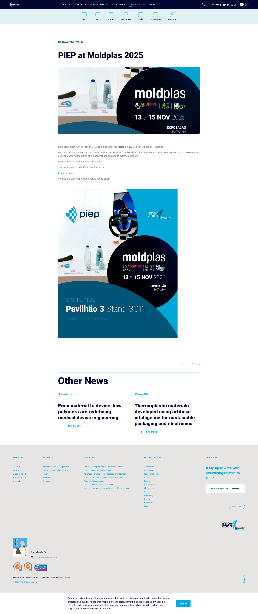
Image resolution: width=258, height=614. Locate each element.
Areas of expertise (99, 5)
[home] (14, 4)
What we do (80, 5)
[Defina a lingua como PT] (246, 4)
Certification (119, 5)
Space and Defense (152, 474)
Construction (149, 485)
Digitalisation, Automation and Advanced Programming (106, 488)
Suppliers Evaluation (47, 578)
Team (45, 474)
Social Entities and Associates (56, 470)
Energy (147, 481)
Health (147, 492)
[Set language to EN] (242, 4)
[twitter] (235, 4)
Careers (46, 481)
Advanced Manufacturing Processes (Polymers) (103, 477)
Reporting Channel (63, 578)
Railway (147, 499)
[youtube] (224, 4)
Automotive (149, 467)
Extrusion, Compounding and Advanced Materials (104, 467)
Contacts (153, 5)
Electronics (149, 488)
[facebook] (220, 4)
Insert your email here (219, 488)
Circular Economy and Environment (98, 485)
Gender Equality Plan (39, 552)
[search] (203, 4)
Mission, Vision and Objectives (56, 467)
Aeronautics (149, 470)
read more (74, 426)
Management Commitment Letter (44, 557)
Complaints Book (31, 578)
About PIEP (66, 5)
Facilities (47, 477)
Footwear (148, 503)
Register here (66, 173)
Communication (137, 5)
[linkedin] (228, 4)
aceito (183, 603)
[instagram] (232, 4)
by (244, 579)
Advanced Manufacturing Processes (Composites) (105, 474)
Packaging (148, 495)
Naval (146, 477)
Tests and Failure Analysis (95, 481)
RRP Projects (237, 506)
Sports (146, 506)
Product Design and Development (97, 470)
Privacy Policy (18, 578)
